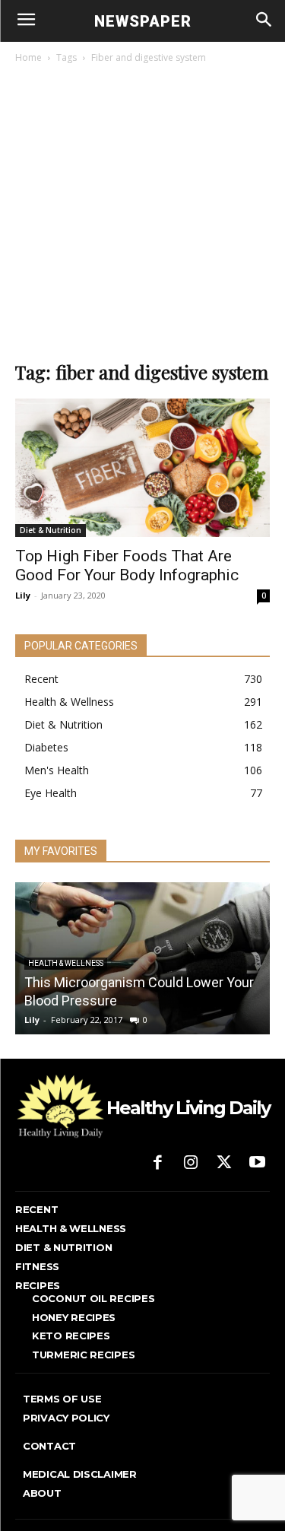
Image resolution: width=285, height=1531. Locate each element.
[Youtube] (257, 1164)
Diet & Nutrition (50, 530)
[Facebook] (158, 1164)
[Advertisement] (142, 216)
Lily (22, 595)
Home (28, 57)
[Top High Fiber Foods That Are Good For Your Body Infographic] (142, 468)
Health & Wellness (65, 963)
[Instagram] (191, 1164)
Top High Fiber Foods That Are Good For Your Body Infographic (127, 565)
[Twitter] (224, 1164)
